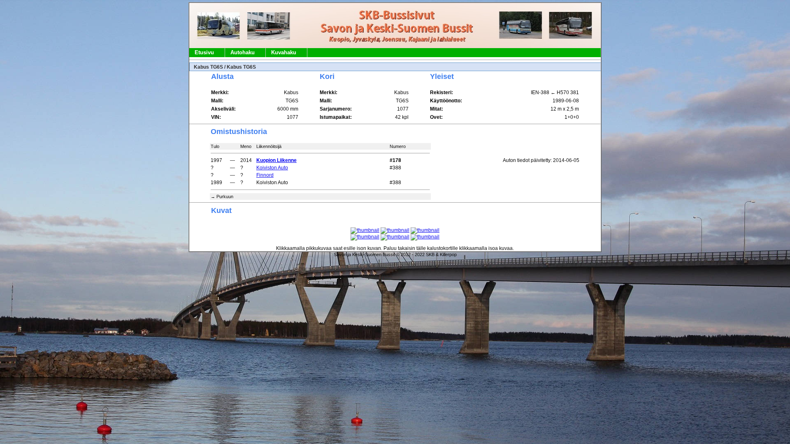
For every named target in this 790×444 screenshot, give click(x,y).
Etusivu (204, 52)
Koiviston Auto (272, 168)
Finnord (265, 175)
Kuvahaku (283, 52)
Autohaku (242, 52)
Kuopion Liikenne (276, 160)
